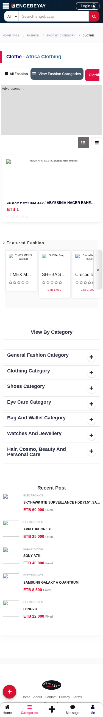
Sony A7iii (31, 556)
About (37, 697)
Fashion (33, 35)
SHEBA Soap (55, 274)
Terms (77, 697)
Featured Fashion (24, 242)
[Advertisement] (51, 112)
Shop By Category (60, 35)
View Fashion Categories (58, 74)
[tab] (51, 357)
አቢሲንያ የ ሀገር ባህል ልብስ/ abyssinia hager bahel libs (54, 203)
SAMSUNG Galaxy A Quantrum (51, 582)
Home (25, 697)
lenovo (30, 609)
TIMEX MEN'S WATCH (31, 274)
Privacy (64, 697)
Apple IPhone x (37, 529)
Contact (50, 697)
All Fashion (18, 74)
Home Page (11, 35)
